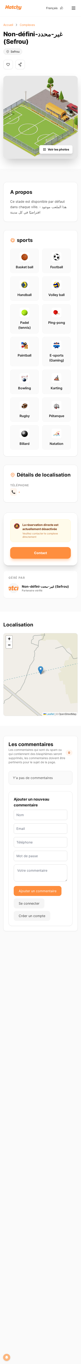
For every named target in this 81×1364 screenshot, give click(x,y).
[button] (40, 670)
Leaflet (50, 714)
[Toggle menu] (73, 8)
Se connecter (29, 903)
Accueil (8, 25)
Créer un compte (32, 916)
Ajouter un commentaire (37, 891)
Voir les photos (58, 149)
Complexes (27, 25)
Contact (40, 553)
